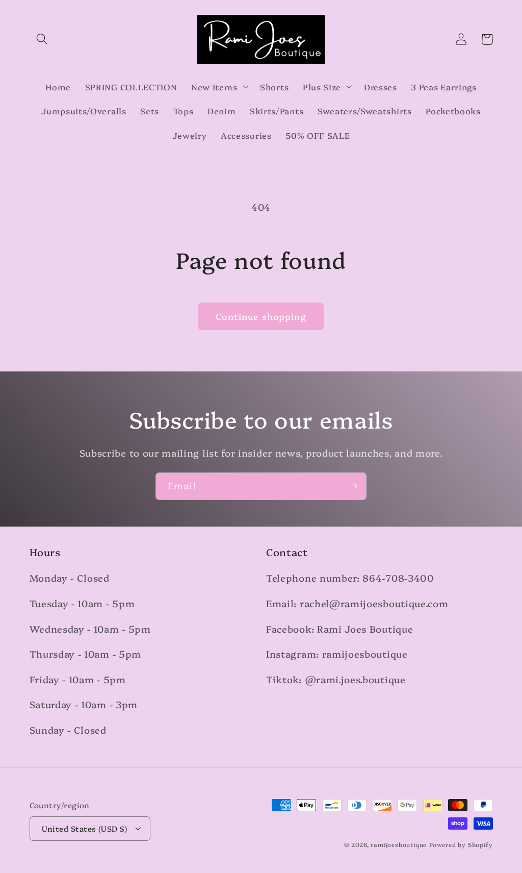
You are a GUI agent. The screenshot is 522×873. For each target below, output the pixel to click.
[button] (43, 40)
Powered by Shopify (461, 844)
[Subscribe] (353, 486)
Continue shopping (261, 316)
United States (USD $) (84, 828)
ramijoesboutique (399, 844)
